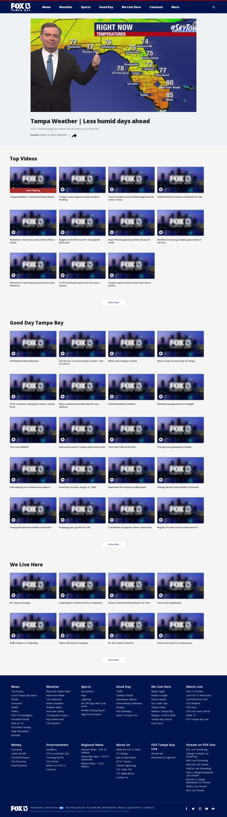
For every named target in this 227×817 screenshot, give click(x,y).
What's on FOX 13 (55, 765)
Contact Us (122, 777)
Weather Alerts (54, 707)
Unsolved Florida (20, 719)
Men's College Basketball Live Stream (199, 774)
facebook (186, 808)
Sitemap (15, 735)
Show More (113, 302)
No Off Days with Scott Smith (93, 705)
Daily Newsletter (20, 731)
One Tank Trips (159, 703)
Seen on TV (17, 723)
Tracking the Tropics (57, 715)
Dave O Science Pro (127, 715)
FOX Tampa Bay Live (197, 719)
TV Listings (122, 753)
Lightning (86, 699)
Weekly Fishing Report (93, 710)
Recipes (120, 707)
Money (16, 745)
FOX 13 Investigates (22, 715)
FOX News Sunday (21, 727)
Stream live (157, 753)
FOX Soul (191, 707)
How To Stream (194, 691)
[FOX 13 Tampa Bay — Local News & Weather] (22, 7)
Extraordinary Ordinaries (129, 703)
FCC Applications (125, 773)
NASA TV (191, 715)
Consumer (16, 703)
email (213, 808)
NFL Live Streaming (196, 749)
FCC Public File (124, 769)
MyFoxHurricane (55, 719)
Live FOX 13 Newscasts (198, 695)
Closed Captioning (126, 765)
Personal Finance (20, 757)
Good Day (123, 687)
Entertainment (57, 745)
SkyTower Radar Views (58, 691)
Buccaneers (87, 691)
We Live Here (161, 687)
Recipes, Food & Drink (163, 715)
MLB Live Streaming (197, 760)
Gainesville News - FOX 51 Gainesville (95, 758)
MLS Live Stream (195, 790)
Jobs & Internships (126, 757)
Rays (83, 695)
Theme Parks (158, 707)
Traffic (119, 691)
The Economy (18, 761)
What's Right (158, 691)
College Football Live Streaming (197, 755)
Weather (52, 687)
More (175, 7)
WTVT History (123, 761)
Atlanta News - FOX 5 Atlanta (92, 765)
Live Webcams (54, 699)
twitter (193, 808)
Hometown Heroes (126, 699)
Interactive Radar (55, 695)
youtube (206, 808)
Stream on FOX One (200, 745)
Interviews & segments (163, 757)
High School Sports (91, 714)
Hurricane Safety (55, 711)
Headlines (51, 749)
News (15, 687)
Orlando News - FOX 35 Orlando (94, 751)
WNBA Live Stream (196, 786)
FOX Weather (53, 723)
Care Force (157, 723)
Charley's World (124, 695)
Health (14, 707)
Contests (51, 769)
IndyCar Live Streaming (198, 768)
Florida (14, 699)
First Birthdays (124, 711)
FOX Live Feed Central (198, 711)
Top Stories (17, 691)
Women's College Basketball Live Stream (198, 781)
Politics (15, 711)
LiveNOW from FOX (196, 699)
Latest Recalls (18, 753)
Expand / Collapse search (214, 7)
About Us (123, 745)
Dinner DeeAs (158, 699)
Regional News (92, 745)
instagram (200, 808)
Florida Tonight (159, 695)
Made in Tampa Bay (162, 711)
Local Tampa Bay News (24, 695)
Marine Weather (54, 703)
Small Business (19, 765)
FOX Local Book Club (57, 753)
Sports (86, 687)
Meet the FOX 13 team (128, 749)
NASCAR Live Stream (197, 764)
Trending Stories (55, 757)
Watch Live (194, 687)
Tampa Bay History (161, 719)
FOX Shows (52, 761)
